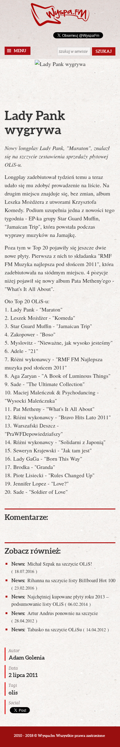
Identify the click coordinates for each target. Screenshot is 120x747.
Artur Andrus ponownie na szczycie (54, 617)
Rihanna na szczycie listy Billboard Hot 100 (63, 584)
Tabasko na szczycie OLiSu (60, 629)
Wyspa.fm (60, 14)
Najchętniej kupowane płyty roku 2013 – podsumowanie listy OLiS (60, 600)
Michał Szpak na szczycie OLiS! (51, 567)
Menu (20, 50)
